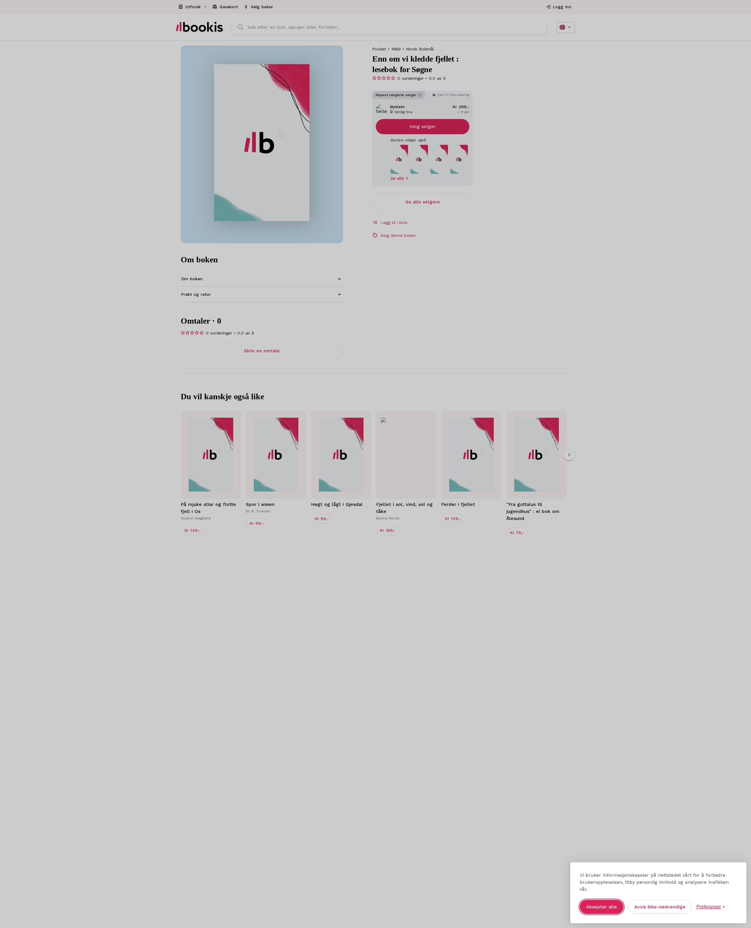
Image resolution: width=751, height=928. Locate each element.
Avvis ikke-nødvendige (660, 907)
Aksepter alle (601, 907)
